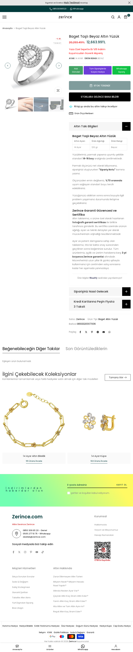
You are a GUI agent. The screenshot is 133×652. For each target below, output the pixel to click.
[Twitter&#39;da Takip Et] (19, 552)
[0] (125, 17)
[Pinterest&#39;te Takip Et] (31, 552)
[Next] (59, 66)
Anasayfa (7, 28)
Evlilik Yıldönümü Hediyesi (47, 625)
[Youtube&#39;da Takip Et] (37, 552)
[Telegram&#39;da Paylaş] (98, 332)
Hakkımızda (100, 524)
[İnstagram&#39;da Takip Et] (25, 552)
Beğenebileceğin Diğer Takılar (31, 348)
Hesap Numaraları (104, 535)
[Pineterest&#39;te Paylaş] (92, 332)
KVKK (49, 632)
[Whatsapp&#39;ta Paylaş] (109, 332)
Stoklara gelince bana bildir (100, 96)
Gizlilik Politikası (61, 632)
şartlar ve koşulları (81, 493)
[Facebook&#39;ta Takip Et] (13, 552)
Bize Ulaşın (17, 608)
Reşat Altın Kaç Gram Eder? (67, 611)
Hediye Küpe (106, 625)
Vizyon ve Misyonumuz (106, 529)
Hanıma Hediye (10, 625)
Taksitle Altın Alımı (21, 597)
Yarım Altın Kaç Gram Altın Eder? (70, 601)
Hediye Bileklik (26, 625)
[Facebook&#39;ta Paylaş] (80, 332)
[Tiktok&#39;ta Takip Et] (42, 552)
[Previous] (8, 66)
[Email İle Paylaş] (103, 332)
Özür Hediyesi (67, 625)
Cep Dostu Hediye (122, 625)
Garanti (90, 632)
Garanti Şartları (20, 592)
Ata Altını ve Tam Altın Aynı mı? (69, 606)
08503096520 (59, 8)
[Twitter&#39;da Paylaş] (86, 332)
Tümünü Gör (116, 377)
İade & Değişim (20, 581)
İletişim (42, 632)
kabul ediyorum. (90, 493)
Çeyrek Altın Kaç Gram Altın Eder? (70, 595)
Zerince (80, 319)
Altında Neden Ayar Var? (66, 590)
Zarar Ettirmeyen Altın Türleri (68, 576)
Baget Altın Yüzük (108, 319)
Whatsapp (78, 8)
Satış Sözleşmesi (21, 587)
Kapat (3, 2)
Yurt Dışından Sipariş (22, 602)
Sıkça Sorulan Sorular (23, 576)
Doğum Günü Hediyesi (87, 625)
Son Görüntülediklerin (86, 348)
